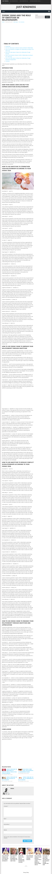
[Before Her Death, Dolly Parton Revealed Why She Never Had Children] (22, 851)
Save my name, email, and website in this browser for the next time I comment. (17, 837)
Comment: (6, 806)
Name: (5, 818)
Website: (5, 830)
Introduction (7, 46)
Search (36, 15)
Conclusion (7, 61)
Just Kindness (26, 7)
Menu (3, 11)
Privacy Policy (26, 872)
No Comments (21, 22)
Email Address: (7, 824)
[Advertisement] (18, 32)
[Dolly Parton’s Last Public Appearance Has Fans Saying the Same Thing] (13, 851)
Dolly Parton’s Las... (24, 1)
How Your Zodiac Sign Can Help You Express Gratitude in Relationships (19, 47)
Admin (3, 22)
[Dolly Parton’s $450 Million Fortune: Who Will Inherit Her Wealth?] (5, 851)
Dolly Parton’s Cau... (6, 3)
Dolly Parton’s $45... (14, 1)
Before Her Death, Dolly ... (35, 1)
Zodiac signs (15, 22)
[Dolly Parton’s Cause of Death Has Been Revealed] (30, 851)
